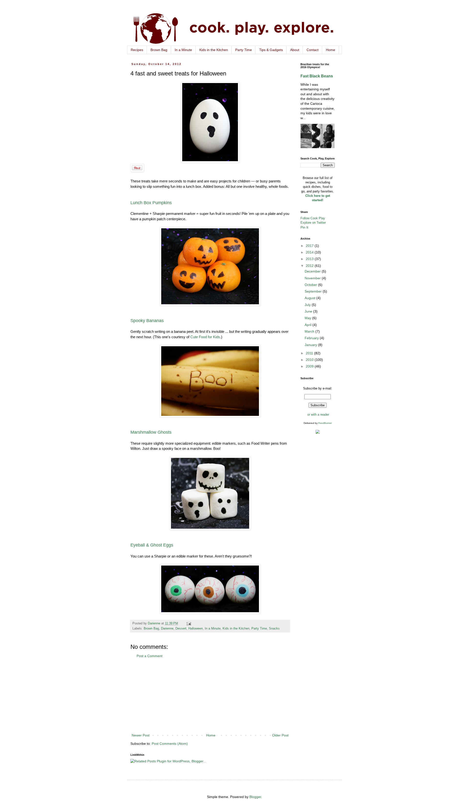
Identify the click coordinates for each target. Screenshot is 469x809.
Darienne (167, 628)
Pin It (304, 227)
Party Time (243, 50)
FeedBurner (325, 423)
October (311, 285)
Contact (313, 50)
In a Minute (183, 50)
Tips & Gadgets (271, 50)
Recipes (137, 50)
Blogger (255, 797)
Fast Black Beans (316, 76)
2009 (310, 366)
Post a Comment (149, 656)
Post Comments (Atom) (170, 744)
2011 (310, 353)
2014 (310, 252)
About (294, 50)
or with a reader (318, 414)
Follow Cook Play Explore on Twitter (313, 220)
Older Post (280, 735)
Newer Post (140, 735)
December (313, 271)
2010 (310, 360)
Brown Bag (158, 50)
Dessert (180, 628)
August (310, 298)
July (308, 305)
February (312, 338)
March (310, 331)
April (308, 325)
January (311, 345)
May (308, 318)
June (309, 311)
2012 (310, 266)
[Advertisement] (210, 695)
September (314, 291)
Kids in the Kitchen (213, 50)
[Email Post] (188, 623)
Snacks (274, 628)
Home (330, 50)
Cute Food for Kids (205, 337)
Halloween (195, 628)
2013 (310, 259)
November (313, 278)
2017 (310, 246)
